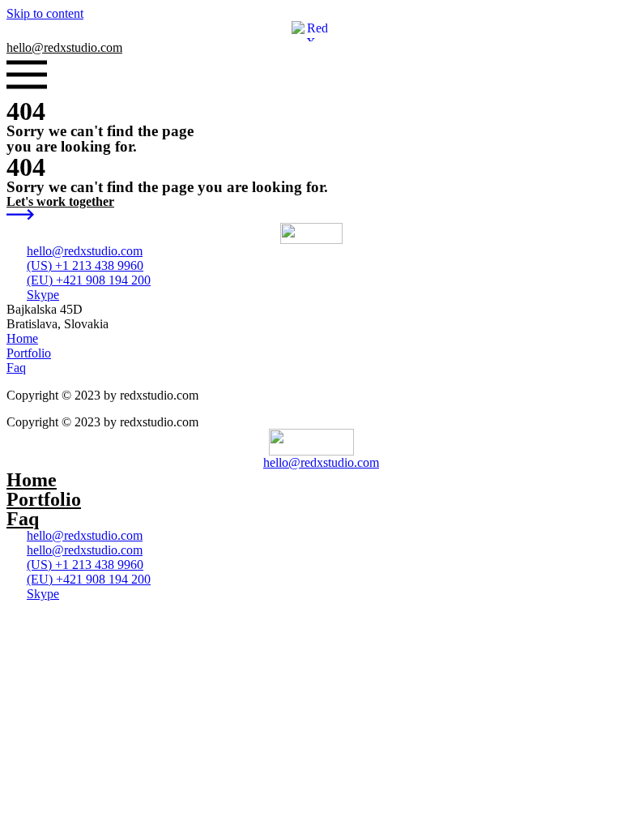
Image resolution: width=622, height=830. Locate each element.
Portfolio (43, 499)
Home (31, 479)
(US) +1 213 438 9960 (85, 265)
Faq (22, 518)
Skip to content (44, 13)
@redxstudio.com (64, 47)
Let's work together (60, 201)
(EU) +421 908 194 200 (89, 280)
